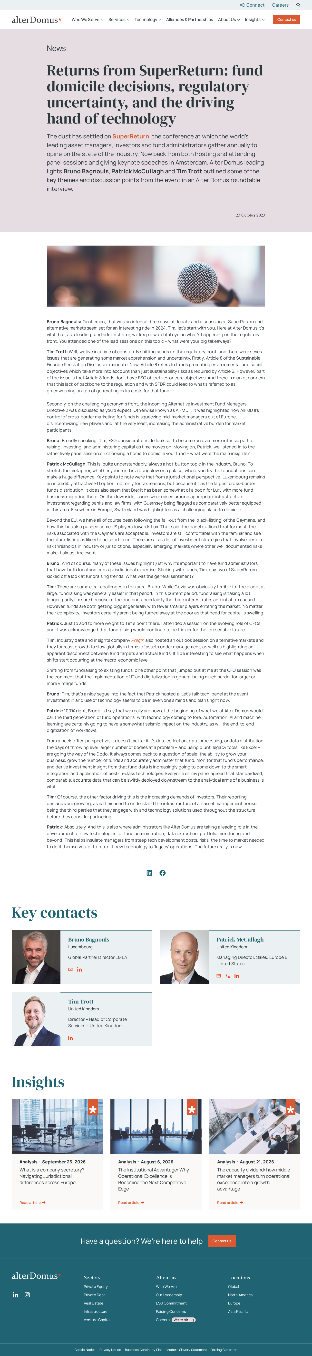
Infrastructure (95, 1311)
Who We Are (166, 1286)
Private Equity (96, 1286)
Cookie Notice (85, 1349)
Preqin (137, 640)
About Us (227, 19)
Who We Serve (85, 19)
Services (117, 19)
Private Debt (94, 1294)
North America (240, 1294)
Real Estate (93, 1303)
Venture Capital (97, 1319)
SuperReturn (130, 136)
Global (233, 1286)
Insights (253, 19)
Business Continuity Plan (144, 1349)
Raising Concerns (171, 1311)
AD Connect (252, 5)
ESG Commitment (171, 1303)
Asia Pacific (238, 1311)
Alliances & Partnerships (189, 19)
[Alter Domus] (36, 19)
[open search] (298, 5)
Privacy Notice (110, 1349)
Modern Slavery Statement (186, 1349)
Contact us (286, 19)
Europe (234, 1303)
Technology (146, 19)
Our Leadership (169, 1294)
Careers (280, 5)
